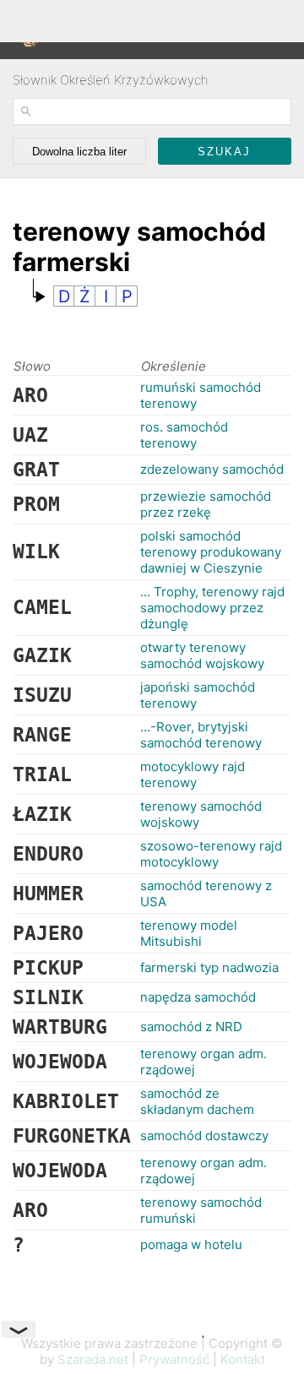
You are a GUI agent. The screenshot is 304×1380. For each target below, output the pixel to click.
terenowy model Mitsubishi (188, 933)
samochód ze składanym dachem (197, 1101)
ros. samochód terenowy (184, 435)
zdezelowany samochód (212, 469)
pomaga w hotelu (191, 1244)
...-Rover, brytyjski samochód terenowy (201, 735)
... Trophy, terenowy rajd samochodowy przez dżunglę (212, 608)
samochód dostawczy (204, 1135)
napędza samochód (198, 997)
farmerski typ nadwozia (209, 967)
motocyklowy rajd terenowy (192, 774)
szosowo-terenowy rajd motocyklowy (211, 854)
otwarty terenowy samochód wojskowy (202, 655)
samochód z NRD (191, 1027)
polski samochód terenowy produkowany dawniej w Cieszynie (210, 552)
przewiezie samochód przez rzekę (205, 504)
